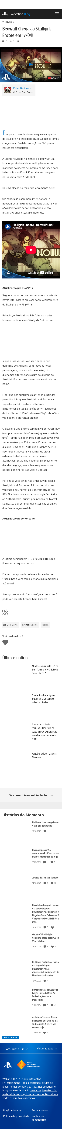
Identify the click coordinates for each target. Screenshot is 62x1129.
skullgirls (45, 624)
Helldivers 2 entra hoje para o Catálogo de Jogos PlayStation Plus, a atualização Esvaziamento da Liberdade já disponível (45, 968)
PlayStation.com (12, 1110)
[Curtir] (45, 831)
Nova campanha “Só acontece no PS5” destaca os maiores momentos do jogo (45, 853)
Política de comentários (39, 1117)
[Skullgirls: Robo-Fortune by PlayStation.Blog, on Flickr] (31, 547)
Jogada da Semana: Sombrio (45, 877)
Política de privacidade (16, 1116)
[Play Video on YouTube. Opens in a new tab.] (53, 78)
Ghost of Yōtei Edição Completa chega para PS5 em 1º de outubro (45, 937)
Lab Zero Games (10, 624)
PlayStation (19, 14)
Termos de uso (40, 1110)
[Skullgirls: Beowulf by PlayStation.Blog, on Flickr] (36, 114)
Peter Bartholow (22, 88)
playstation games (30, 624)
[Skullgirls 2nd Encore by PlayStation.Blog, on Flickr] (31, 340)
